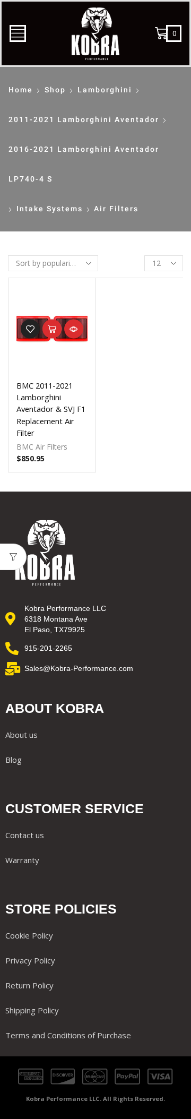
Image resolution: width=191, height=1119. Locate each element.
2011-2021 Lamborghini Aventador (83, 119)
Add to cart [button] (52, 329)
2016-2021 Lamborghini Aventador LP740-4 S (83, 164)
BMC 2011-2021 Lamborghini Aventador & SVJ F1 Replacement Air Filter (50, 409)
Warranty (22, 860)
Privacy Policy (30, 960)
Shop (55, 89)
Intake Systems (49, 208)
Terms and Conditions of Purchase (68, 1035)
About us (21, 734)
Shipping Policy (32, 1010)
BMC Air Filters (41, 447)
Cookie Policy (29, 935)
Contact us (24, 835)
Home (20, 89)
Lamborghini (104, 89)
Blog (13, 759)
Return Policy (29, 985)
